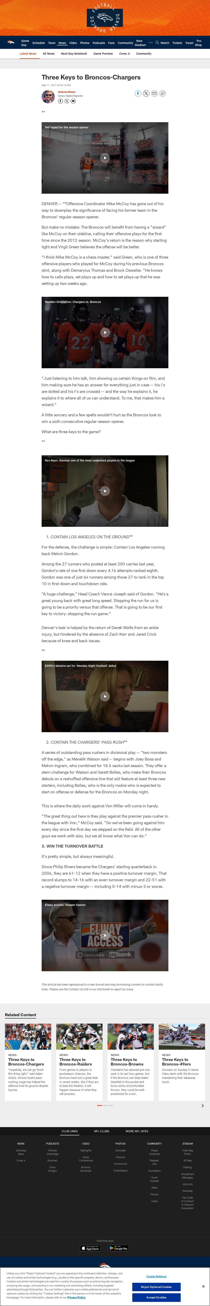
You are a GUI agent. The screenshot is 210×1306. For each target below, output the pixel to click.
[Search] (157, 42)
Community (120, 1163)
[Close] (203, 1286)
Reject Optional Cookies (156, 1287)
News (155, 1187)
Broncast (52, 1160)
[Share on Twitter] (146, 95)
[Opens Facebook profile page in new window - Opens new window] (60, 101)
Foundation (154, 1170)
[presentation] (203, 1106)
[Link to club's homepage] (11, 42)
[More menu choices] (150, 42)
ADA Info (188, 1184)
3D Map (187, 1160)
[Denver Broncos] (105, 1267)
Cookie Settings (156, 1276)
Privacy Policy (76, 1297)
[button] (105, 158)
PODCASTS (52, 1143)
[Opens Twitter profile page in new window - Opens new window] (66, 101)
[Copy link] (162, 93)
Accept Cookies (156, 1297)
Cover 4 (21, 1160)
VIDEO (85, 1143)
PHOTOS (120, 1143)
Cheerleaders (120, 1170)
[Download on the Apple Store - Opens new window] (90, 1248)
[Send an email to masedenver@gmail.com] (73, 101)
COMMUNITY (154, 1143)
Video (154, 1201)
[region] (105, 1286)
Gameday (120, 1150)
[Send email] (154, 95)
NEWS (20, 1143)
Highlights (85, 1150)
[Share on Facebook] (138, 95)
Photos (155, 1194)
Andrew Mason (66, 91)
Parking (187, 1167)
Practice (120, 1157)
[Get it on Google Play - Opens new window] (118, 1250)
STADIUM (188, 1143)
